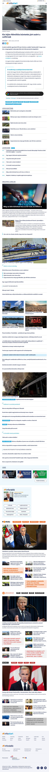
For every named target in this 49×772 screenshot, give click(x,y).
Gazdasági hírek (27, 750)
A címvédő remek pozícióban (11, 433)
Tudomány (12, 736)
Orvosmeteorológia (6, 750)
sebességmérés (34, 101)
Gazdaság (4, 740)
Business (14, 662)
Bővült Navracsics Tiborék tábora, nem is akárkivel (15, 270)
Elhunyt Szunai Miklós (10, 286)
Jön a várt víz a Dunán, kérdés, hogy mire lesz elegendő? (18, 234)
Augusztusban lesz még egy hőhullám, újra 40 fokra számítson (20, 277)
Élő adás (10, 505)
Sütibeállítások (5, 769)
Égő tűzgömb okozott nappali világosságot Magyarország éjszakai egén (13, 570)
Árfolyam (25, 521)
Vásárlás (24, 593)
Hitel (18, 593)
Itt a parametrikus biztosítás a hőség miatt (13, 369)
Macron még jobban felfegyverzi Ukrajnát (13, 408)
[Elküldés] (7, 43)
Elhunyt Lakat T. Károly (8, 290)
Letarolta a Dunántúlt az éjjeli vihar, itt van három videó (16, 453)
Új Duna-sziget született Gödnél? (10, 327)
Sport (20, 662)
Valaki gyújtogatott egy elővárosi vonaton (17, 449)
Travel (26, 662)
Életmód (19, 740)
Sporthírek (15, 750)
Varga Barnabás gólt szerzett (9, 428)
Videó (35, 740)
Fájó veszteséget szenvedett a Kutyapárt (14, 273)
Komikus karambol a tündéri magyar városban (14, 365)
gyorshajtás (9, 104)
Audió (35, 738)
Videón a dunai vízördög (10, 266)
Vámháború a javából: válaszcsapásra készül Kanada (15, 551)
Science (32, 662)
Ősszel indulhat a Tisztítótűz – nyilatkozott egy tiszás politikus (18, 333)
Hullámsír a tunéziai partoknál (11, 404)
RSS (31, 767)
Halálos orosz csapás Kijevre (10, 396)
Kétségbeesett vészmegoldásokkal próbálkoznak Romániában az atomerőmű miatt (23, 416)
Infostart (4, 40)
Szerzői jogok (26, 767)
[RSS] (38, 768)
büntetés (26, 101)
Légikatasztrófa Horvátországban (24, 399)
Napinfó (27, 740)
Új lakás (42, 521)
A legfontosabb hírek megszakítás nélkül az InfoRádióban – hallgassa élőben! (33, 329)
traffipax (20, 101)
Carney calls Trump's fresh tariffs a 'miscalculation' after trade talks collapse (22, 692)
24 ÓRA (13, 148)
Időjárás (43, 740)
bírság (14, 101)
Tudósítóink (20, 736)
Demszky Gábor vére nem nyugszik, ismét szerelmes (19, 355)
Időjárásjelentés (39, 749)
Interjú (19, 738)
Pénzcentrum (17, 521)
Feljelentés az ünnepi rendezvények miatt (13, 346)
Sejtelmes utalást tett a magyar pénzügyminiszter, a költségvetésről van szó (22, 337)
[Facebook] (41, 768)
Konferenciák (34, 521)
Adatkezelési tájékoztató (7, 767)
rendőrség (8, 101)
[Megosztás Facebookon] (3, 43)
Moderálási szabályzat (18, 767)
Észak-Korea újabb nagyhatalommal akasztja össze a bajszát (17, 412)
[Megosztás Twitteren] (5, 43)
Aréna (37, 750)
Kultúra (11, 738)
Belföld (3, 736)
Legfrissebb (36, 736)
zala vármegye (17, 104)
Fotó (43, 736)
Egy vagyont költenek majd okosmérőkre (13, 282)
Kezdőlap (8, 98)
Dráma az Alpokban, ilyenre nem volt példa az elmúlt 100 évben (28, 441)
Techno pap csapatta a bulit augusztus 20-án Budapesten (17, 350)
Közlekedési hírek (27, 749)
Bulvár (27, 736)
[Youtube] (45, 768)
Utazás (31, 593)
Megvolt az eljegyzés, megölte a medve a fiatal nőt (23, 420)
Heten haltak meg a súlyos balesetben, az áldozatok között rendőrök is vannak (22, 294)
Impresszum (27, 766)
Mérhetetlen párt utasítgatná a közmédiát (10, 313)
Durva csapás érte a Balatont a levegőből (12, 461)
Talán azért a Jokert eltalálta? (9, 437)
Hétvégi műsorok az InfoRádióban (16, 424)
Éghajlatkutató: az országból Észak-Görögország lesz (34, 313)
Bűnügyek (13, 98)
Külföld (3, 738)
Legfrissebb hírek (16, 749)
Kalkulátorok (40, 593)
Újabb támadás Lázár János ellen (12, 275)
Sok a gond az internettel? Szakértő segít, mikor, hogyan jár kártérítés (20, 458)
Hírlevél (43, 738)
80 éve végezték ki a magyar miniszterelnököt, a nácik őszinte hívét (19, 445)
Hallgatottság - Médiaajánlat (18, 766)
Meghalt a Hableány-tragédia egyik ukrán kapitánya (17, 262)
